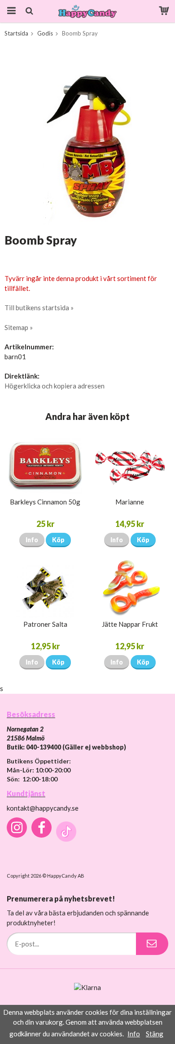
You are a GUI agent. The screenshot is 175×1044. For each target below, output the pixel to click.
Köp (58, 540)
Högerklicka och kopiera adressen (54, 386)
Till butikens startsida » (39, 307)
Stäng (154, 1034)
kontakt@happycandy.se (43, 808)
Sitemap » (18, 327)
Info (32, 540)
